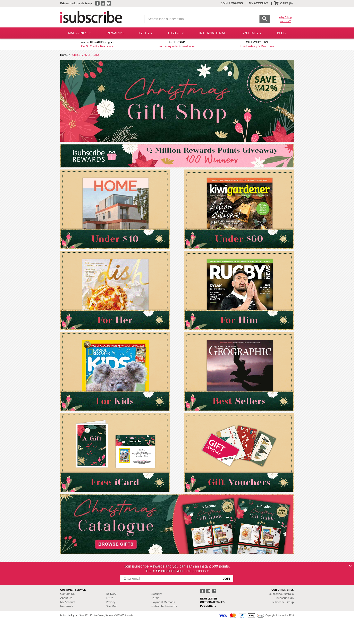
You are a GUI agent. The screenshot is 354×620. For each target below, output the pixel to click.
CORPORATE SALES (212, 602)
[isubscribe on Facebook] (98, 3)
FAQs (109, 598)
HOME (64, 54)
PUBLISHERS (208, 605)
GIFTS (144, 33)
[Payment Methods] (241, 615)
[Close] (350, 566)
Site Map (111, 606)
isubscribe (281, 593)
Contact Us (67, 593)
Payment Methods (163, 602)
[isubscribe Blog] (108, 3)
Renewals (66, 606)
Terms (155, 598)
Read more (106, 46)
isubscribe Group (283, 602)
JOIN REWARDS (232, 3)
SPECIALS (250, 33)
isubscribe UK (285, 598)
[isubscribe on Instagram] (103, 3)
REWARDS (115, 33)
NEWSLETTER (208, 598)
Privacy (110, 602)
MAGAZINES (78, 33)
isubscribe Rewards (164, 606)
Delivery (111, 593)
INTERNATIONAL (212, 33)
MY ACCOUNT (258, 3)
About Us (66, 598)
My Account (67, 602)
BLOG (281, 33)
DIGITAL (174, 33)
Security (156, 593)
